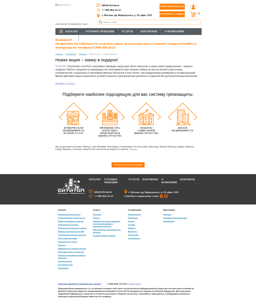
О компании (169, 181)
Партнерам (150, 179)
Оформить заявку (172, 14)
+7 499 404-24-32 (111, 9)
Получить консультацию (128, 164)
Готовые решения (110, 181)
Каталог (95, 179)
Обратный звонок (172, 6)
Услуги (133, 179)
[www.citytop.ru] (71, 193)
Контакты (187, 179)
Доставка (133, 149)
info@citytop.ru (110, 5)
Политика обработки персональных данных (79, 283)
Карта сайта (135, 283)
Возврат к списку (65, 83)
